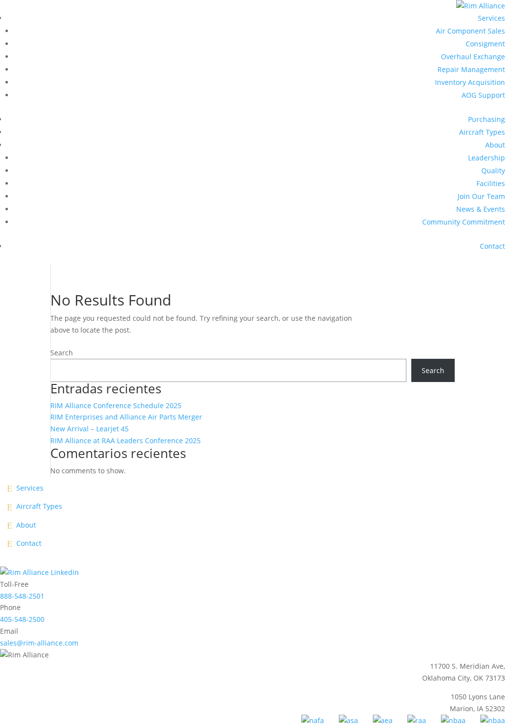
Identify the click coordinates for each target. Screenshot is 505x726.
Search (61, 352)
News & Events (480, 209)
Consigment (485, 43)
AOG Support (483, 95)
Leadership (486, 157)
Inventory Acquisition (470, 82)
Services (491, 18)
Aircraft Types (482, 132)
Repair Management (471, 69)
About (495, 145)
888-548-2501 (22, 596)
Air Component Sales (470, 31)
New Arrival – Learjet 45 (89, 428)
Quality (493, 170)
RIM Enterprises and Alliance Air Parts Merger (126, 416)
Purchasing (486, 119)
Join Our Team (481, 196)
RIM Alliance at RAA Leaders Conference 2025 (125, 440)
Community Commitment (463, 222)
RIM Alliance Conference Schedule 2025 (115, 405)
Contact (492, 246)
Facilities (490, 183)
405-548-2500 (22, 619)
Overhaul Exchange (473, 56)
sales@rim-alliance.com (39, 643)
